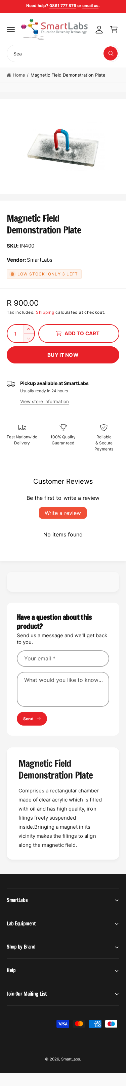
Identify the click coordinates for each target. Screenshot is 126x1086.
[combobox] (63, 53)
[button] (10, 29)
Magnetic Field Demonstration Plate (68, 75)
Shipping (45, 312)
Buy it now (63, 355)
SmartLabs (70, 1059)
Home (19, 75)
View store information (44, 401)
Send (28, 718)
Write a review (63, 513)
